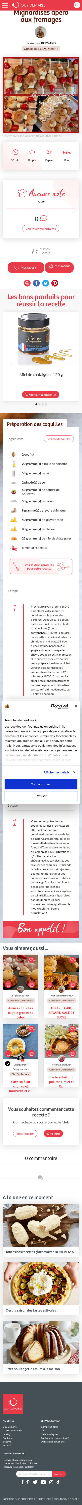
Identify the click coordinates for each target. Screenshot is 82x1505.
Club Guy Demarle (12, 1430)
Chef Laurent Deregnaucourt (21, 1067)
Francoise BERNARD (62, 995)
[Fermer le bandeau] (76, 706)
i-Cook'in (7, 1445)
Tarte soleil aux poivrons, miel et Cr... (61, 1082)
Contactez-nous (49, 1426)
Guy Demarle (10, 1426)
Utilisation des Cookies (52, 1441)
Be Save (7, 1441)
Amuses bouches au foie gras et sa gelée (20, 1013)
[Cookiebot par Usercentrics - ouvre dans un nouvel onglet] (51, 706)
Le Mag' (7, 1434)
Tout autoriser (41, 784)
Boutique (8, 1438)
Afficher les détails (57, 772)
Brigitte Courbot (20, 995)
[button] (5, 5)
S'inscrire (53, 1133)
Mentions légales (49, 1434)
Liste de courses (60, 438)
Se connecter (25, 1133)
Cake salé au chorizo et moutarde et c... (20, 1086)
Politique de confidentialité (55, 1438)
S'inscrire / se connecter (19, 1498)
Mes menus (62, 266)
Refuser (41, 796)
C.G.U (44, 1430)
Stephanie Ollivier (61, 1064)
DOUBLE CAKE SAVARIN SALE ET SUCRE (61, 1013)
